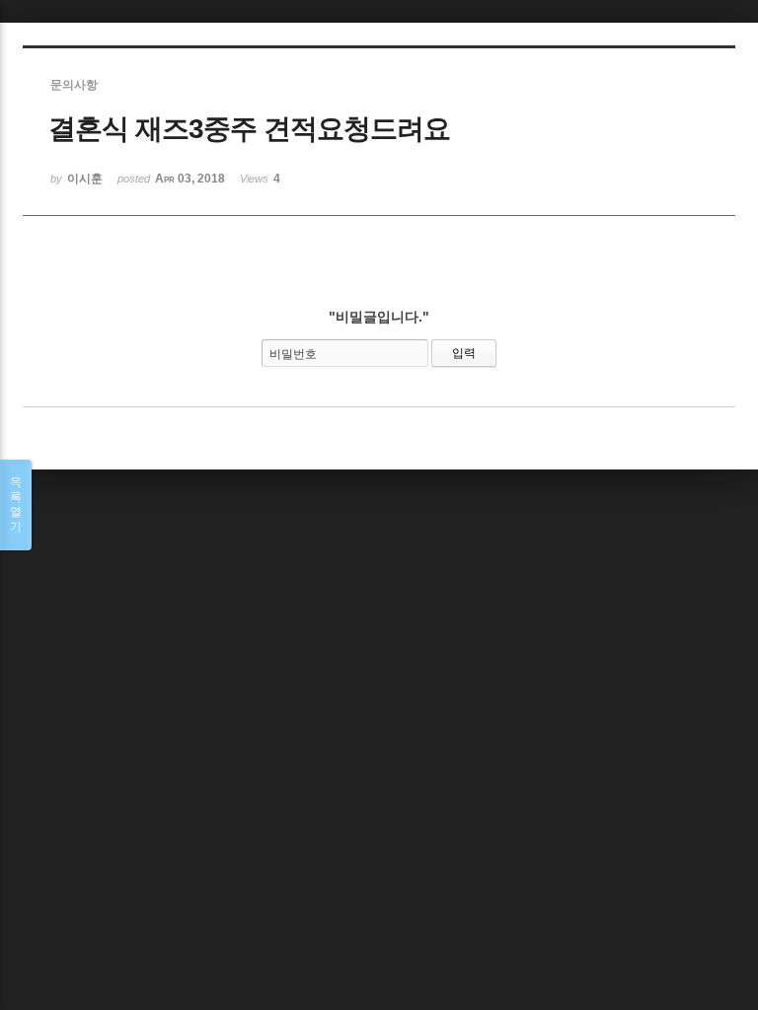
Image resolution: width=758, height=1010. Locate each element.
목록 (16, 504)
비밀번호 (293, 354)
